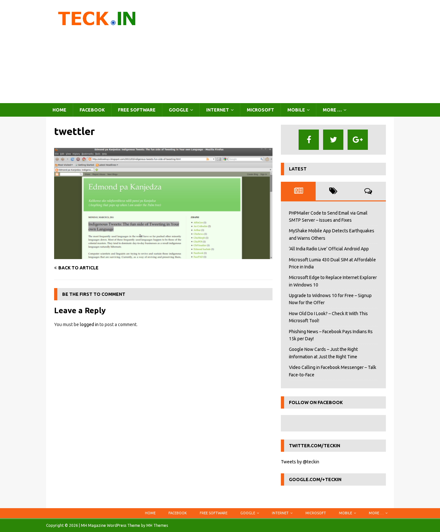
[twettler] (163, 255)
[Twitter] (333, 140)
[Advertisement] (276, 51)
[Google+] (358, 140)
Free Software (137, 109)
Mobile (296, 109)
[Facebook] (309, 140)
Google (178, 109)
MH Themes (157, 525)
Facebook (92, 109)
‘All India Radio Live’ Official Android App (329, 248)
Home (59, 109)
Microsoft (260, 109)
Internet (217, 109)
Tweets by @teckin (300, 461)
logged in (89, 324)
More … (332, 109)
